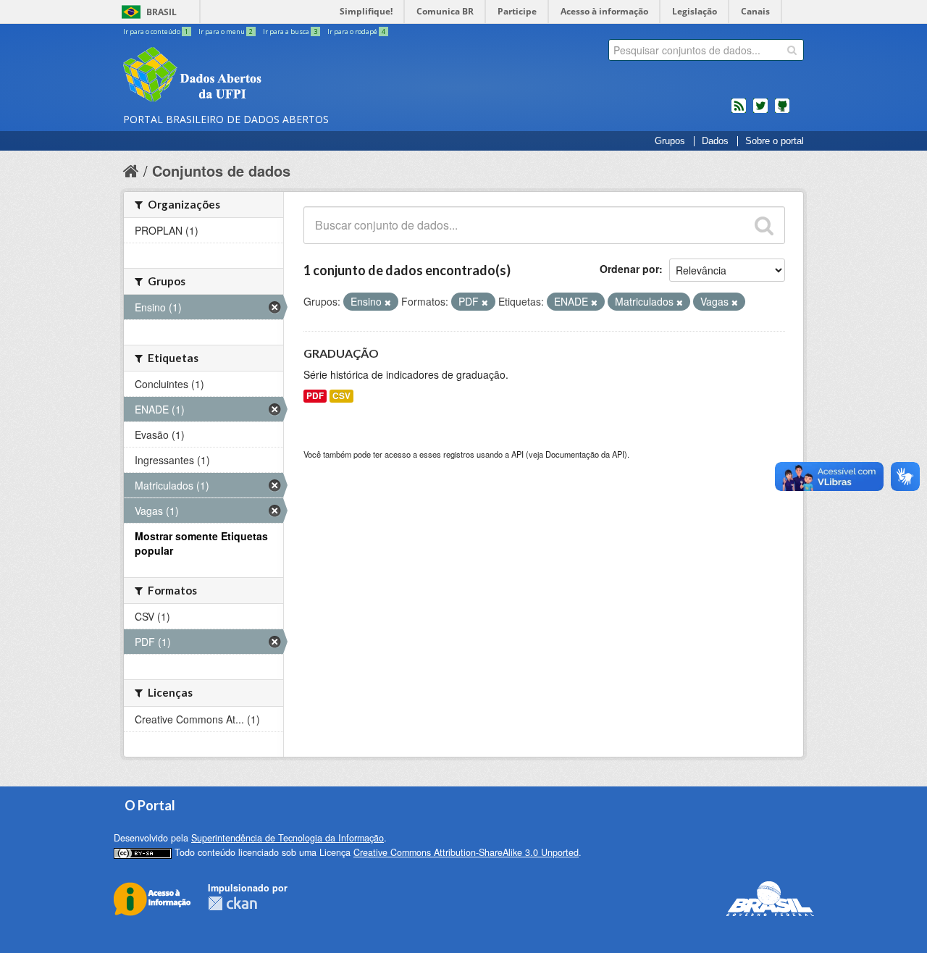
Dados (715, 141)
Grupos (670, 141)
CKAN (232, 903)
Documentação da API (584, 454)
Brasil (161, 12)
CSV (341, 396)
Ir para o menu (225, 31)
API (517, 454)
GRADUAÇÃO (341, 353)
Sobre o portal (774, 141)
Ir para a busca (290, 31)
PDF (315, 396)
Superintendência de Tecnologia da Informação (287, 837)
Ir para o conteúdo (155, 31)
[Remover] (388, 302)
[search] (792, 50)
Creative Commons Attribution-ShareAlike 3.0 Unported (466, 852)
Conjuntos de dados (221, 170)
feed (738, 111)
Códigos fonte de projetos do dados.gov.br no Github (782, 111)
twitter (760, 111)
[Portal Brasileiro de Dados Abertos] (279, 76)
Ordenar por (629, 268)
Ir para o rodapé (356, 31)
